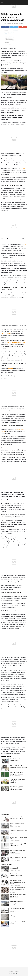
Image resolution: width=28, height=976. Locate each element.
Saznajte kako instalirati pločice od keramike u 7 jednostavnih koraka (18, 889)
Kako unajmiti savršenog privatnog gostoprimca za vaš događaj (17, 882)
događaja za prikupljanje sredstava (15, 342)
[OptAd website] (21, 89)
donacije (23, 168)
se (25, 244)
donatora (10, 368)
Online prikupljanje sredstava (17, 10)
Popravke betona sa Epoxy (16, 915)
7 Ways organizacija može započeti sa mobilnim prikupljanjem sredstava (16, 788)
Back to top (14, 968)
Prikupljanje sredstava (5, 10)
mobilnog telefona (6, 333)
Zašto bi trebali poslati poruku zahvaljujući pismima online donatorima (17, 781)
